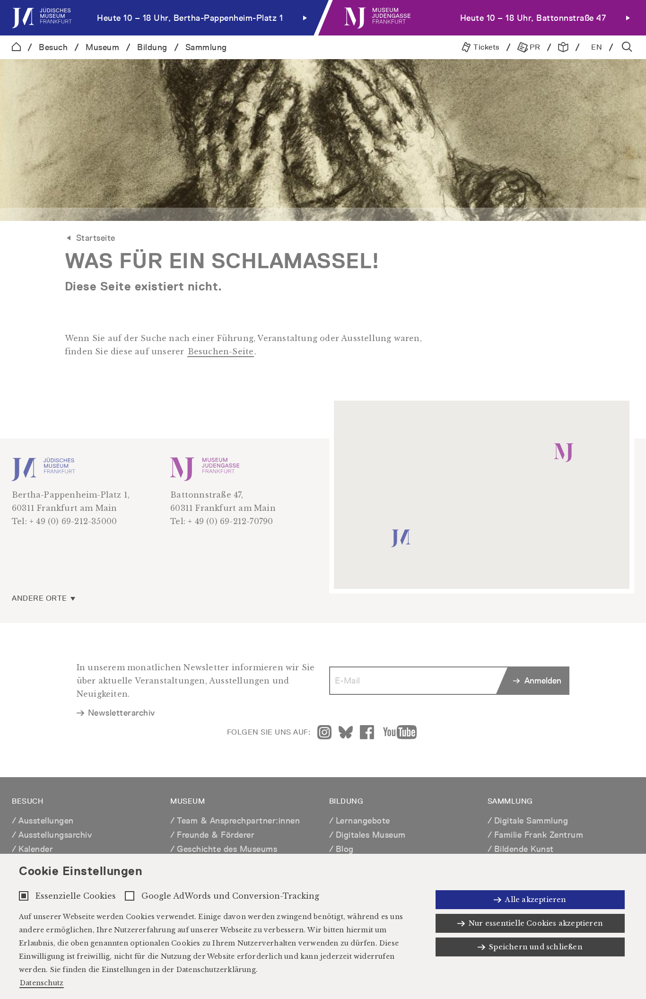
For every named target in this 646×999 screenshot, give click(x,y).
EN (596, 47)
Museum (102, 47)
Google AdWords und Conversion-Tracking (230, 896)
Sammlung (206, 47)
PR (534, 47)
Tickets (485, 47)
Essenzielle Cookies (75, 896)
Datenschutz (41, 983)
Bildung (152, 47)
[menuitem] (161, 17)
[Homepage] (16, 47)
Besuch (53, 47)
